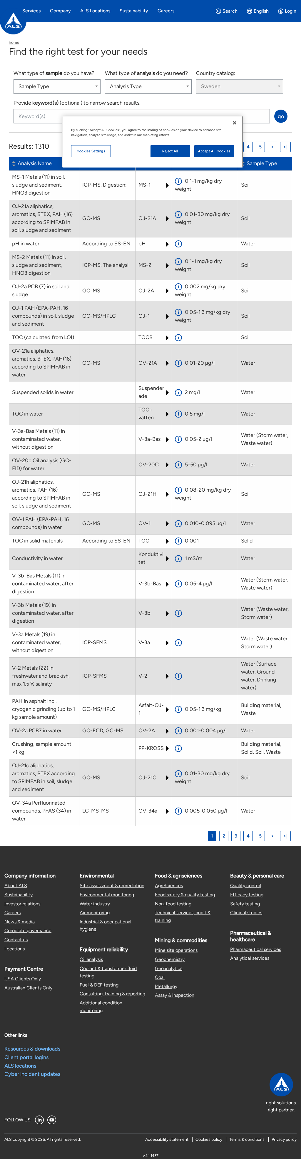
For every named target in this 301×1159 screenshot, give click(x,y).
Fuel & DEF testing (99, 985)
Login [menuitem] (290, 11)
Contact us (16, 939)
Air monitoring (95, 912)
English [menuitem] (261, 11)
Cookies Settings (91, 151)
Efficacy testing (246, 894)
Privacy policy (284, 1139)
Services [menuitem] (31, 11)
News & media (19, 921)
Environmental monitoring (107, 894)
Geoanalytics (168, 968)
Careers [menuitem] (166, 11)
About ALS (15, 885)
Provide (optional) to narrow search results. (77, 103)
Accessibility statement (166, 1139)
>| (285, 147)
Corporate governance (27, 930)
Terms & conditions (247, 1139)
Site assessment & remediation (112, 885)
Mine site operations (176, 950)
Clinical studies (246, 912)
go (281, 116)
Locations (14, 949)
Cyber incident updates (32, 1074)
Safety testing (245, 904)
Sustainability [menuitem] (134, 11)
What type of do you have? (54, 73)
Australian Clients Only (28, 988)
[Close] (234, 122)
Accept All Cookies (214, 151)
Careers (12, 912)
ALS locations (20, 1066)
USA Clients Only (22, 979)
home (14, 42)
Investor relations (22, 904)
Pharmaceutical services (255, 949)
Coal (160, 977)
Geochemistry (170, 959)
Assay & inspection (174, 995)
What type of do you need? (146, 73)
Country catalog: (215, 73)
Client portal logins (26, 1057)
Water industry (95, 904)
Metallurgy (166, 986)
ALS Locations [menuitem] (95, 11)
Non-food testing (173, 904)
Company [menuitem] (60, 11)
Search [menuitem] (230, 11)
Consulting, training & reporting (112, 993)
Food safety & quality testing (185, 894)
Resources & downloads (32, 1049)
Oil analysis (91, 959)
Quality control (245, 885)
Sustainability (18, 894)
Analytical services (249, 958)
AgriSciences (169, 885)
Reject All (170, 151)
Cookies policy (208, 1139)
